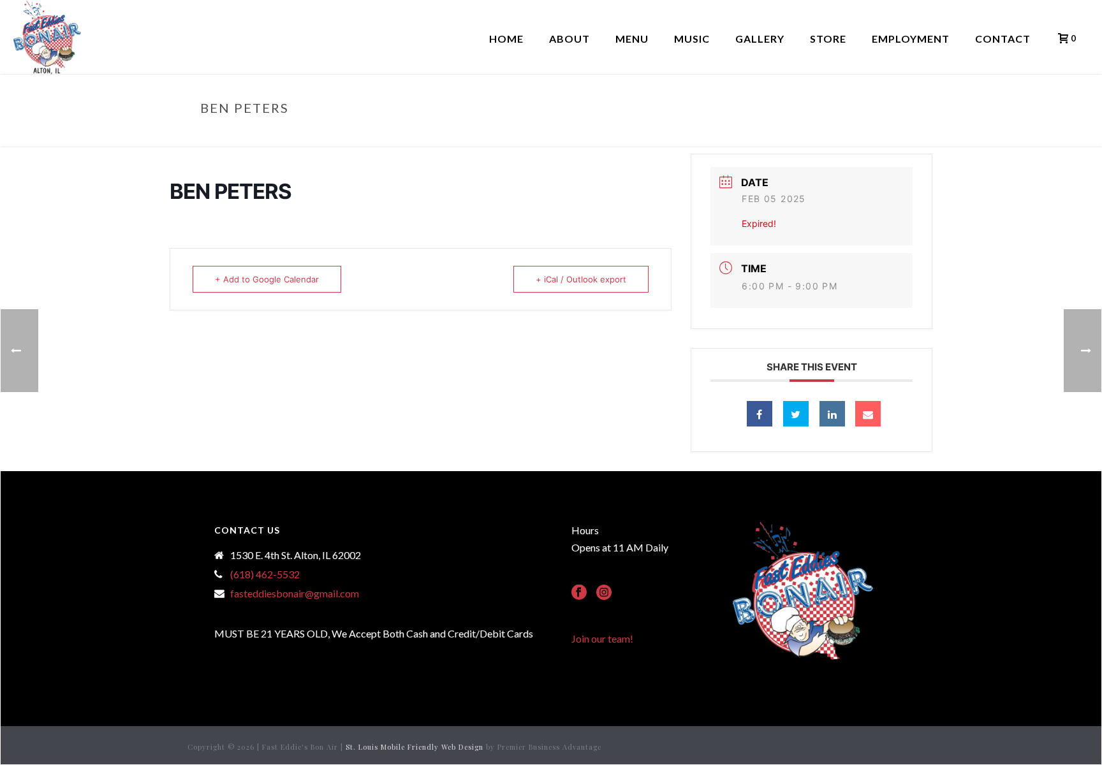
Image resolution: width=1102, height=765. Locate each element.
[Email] (868, 413)
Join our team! (602, 638)
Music (692, 39)
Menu (632, 39)
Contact (1003, 39)
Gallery (759, 39)
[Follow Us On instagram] (604, 593)
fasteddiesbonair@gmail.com (294, 593)
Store (828, 39)
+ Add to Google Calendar (267, 279)
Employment (911, 39)
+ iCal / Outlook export (581, 279)
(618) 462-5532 (265, 574)
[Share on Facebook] (759, 413)
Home (506, 39)
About (569, 39)
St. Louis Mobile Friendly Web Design (414, 747)
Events (825, 134)
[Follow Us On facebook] (579, 593)
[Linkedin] (832, 413)
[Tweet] (796, 413)
